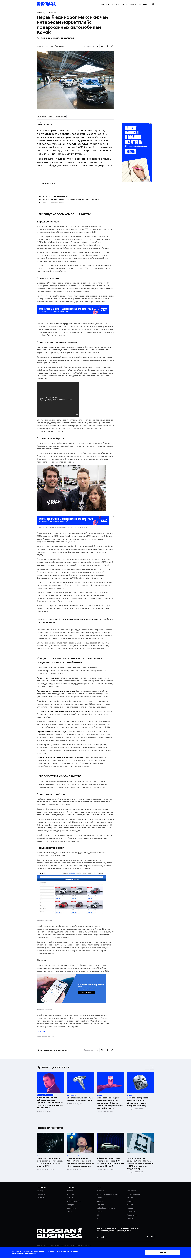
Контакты (41, 1198)
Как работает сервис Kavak (51, 203)
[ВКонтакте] (152, 1236)
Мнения (124, 4)
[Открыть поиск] (153, 4)
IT (97, 1218)
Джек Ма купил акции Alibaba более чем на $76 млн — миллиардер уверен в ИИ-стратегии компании (80, 1162)
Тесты (69, 1211)
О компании (42, 1194)
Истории (115, 4)
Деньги (130, 1198)
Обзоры (133, 4)
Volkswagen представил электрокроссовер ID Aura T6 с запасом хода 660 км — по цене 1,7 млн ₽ (110, 1162)
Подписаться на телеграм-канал (52, 1050)
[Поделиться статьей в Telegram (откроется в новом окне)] (97, 46)
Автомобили (51, 13)
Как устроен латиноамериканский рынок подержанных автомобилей (69, 199)
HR (98, 1215)
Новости (105, 4)
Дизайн (100, 1211)
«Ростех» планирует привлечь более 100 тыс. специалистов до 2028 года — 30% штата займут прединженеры (140, 1163)
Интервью (142, 4)
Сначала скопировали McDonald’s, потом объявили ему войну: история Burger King (138, 1102)
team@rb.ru (101, 1237)
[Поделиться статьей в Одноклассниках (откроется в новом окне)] (107, 46)
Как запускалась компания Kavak (53, 196)
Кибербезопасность (106, 1208)
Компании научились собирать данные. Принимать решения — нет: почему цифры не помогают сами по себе (50, 1102)
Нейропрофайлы (74, 1201)
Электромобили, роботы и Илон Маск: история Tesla (80, 1099)
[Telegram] (147, 1236)
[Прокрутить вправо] (152, 1067)
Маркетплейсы (61, 116)
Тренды (130, 1218)
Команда (40, 1191)
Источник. (41, 1031)
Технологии (132, 1215)
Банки (99, 1198)
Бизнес (51, 116)
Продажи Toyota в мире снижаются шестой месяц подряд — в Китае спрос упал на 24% (50, 1162)
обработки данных (70, 1251)
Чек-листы (71, 1208)
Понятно (162, 1252)
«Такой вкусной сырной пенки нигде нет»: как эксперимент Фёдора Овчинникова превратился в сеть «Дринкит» (110, 1103)
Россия (130, 1208)
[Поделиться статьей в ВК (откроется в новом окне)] (102, 46)
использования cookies (50, 1251)
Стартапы (131, 1211)
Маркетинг (131, 1191)
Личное (130, 1201)
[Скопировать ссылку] (112, 46)
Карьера (100, 1205)
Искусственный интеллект (108, 1194)
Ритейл (130, 1205)
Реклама (100, 1191)
